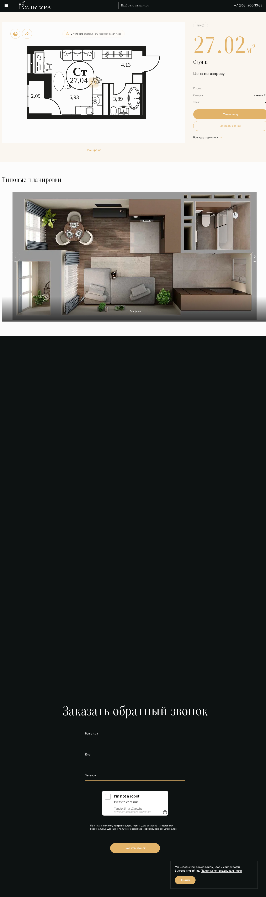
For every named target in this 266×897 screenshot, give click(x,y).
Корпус (197, 88)
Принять (185, 880)
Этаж (196, 102)
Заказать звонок (135, 848)
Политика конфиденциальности (221, 871)
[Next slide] (255, 257)
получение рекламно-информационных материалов (147, 828)
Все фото (135, 311)
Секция (198, 95)
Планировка (93, 150)
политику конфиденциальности (120, 825)
